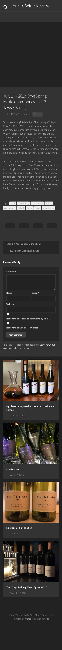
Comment (11, 271)
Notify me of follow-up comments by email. (28, 318)
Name (10, 292)
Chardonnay (37, 203)
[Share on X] (10, 227)
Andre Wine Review (31, 6)
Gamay (49, 203)
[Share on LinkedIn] (52, 227)
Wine (37, 208)
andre (27, 114)
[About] (28, 16)
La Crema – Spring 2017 (19, 527)
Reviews (37, 114)
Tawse (29, 208)
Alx (47, 618)
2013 (12, 203)
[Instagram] (21, 16)
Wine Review (48, 208)
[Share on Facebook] (24, 227)
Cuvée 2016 (12, 469)
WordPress (30, 618)
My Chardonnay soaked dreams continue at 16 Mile (30, 408)
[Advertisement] (31, 54)
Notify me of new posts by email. (22, 327)
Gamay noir (9, 208)
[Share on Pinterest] (38, 227)
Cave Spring (23, 203)
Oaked (21, 208)
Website (10, 304)
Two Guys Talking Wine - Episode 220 (26, 587)
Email (35, 292)
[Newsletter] (34, 16)
